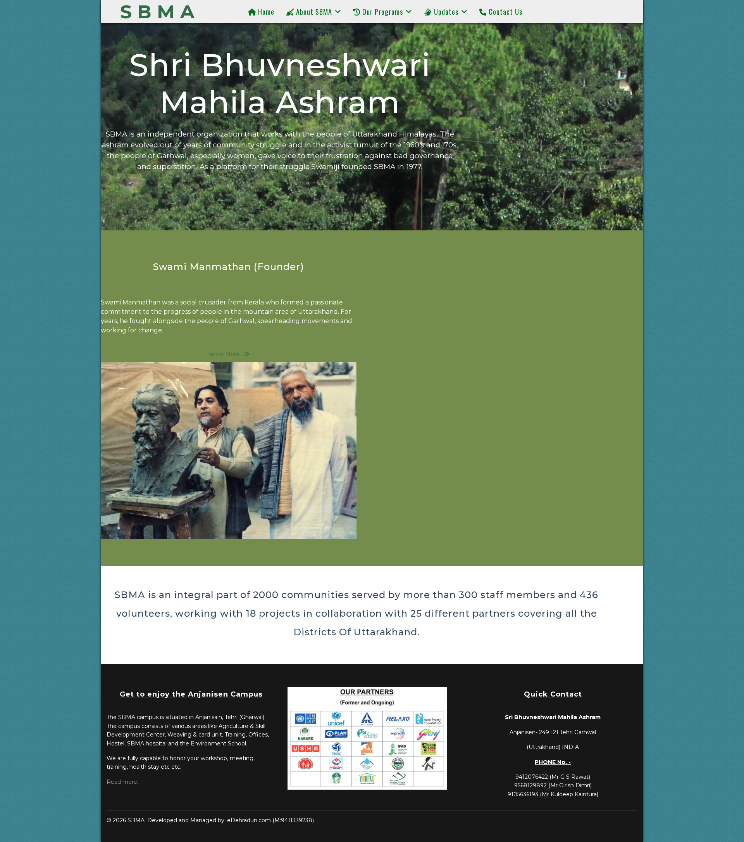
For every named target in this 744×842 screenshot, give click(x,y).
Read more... (124, 781)
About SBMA (313, 12)
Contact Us (504, 12)
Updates (445, 12)
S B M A (157, 11)
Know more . (226, 354)
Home (265, 12)
